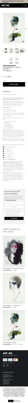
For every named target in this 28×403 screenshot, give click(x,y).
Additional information (10, 94)
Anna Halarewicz (9, 66)
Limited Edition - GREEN (9, 343)
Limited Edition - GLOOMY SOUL (12, 305)
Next (25, 50)
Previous (3, 50)
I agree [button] (11, 401)
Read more (17, 401)
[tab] (14, 91)
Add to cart (14, 84)
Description (6, 91)
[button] (11, 60)
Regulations (6, 381)
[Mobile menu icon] (26, 5)
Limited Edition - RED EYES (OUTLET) (13, 268)
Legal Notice (6, 384)
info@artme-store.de (11, 200)
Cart (22, 5)
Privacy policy (6, 382)
